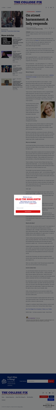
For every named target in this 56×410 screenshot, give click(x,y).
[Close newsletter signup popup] (40, 197)
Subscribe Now (28, 211)
